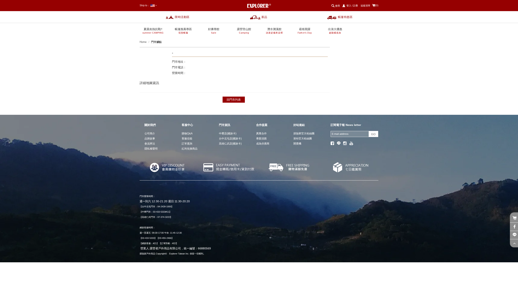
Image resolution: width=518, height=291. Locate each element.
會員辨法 (149, 143)
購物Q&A (187, 133)
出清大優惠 (335, 30)
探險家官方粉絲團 (303, 133)
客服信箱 (187, 138)
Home (143, 41)
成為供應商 (262, 143)
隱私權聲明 (151, 148)
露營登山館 (244, 30)
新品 (264, 17)
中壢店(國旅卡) (227, 133)
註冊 (355, 5)
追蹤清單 (365, 5)
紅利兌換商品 (189, 148)
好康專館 (213, 30)
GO (373, 134)
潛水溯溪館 (274, 30)
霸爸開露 (305, 30)
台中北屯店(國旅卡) (230, 138)
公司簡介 (149, 133)
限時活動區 (182, 17)
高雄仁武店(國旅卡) (230, 143)
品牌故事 (149, 138)
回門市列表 (234, 99)
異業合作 (261, 133)
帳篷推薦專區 (183, 30)
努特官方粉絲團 (302, 138)
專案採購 (261, 138)
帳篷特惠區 (345, 17)
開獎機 (297, 143)
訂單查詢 (187, 143)
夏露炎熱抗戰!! (153, 30)
